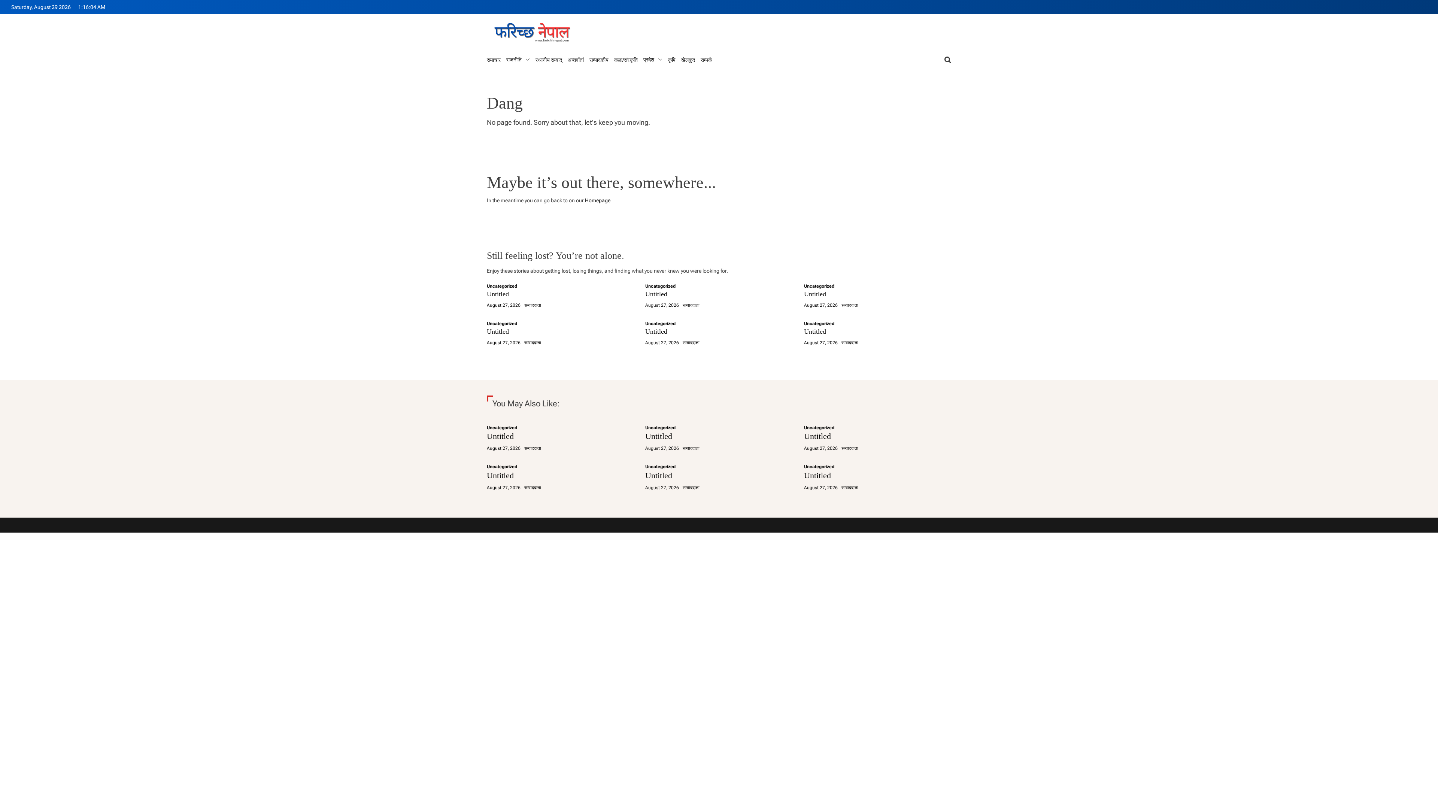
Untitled (498, 294)
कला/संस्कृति (626, 60)
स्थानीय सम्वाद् (549, 60)
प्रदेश (648, 60)
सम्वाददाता (532, 305)
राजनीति (514, 60)
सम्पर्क (706, 60)
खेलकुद (688, 60)
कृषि (672, 60)
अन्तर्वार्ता (576, 60)
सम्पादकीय (599, 60)
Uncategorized (502, 286)
